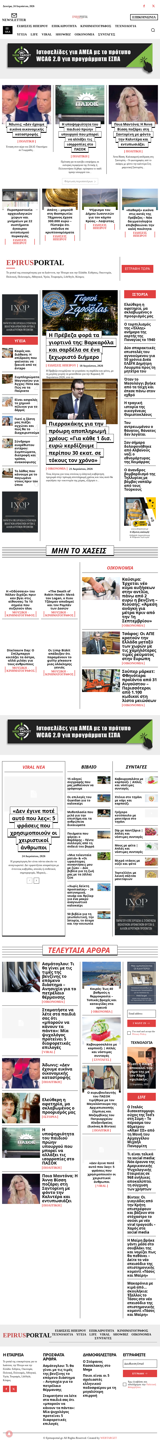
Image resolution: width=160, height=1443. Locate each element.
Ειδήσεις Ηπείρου (20, 242)
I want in (139, 1023)
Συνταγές (101, 1059)
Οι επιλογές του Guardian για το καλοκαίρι (79, 800)
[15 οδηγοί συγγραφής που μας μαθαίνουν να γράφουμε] (104, 780)
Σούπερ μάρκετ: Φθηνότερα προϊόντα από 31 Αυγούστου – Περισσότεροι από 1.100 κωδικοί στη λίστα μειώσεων (139, 685)
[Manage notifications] (9, 1433)
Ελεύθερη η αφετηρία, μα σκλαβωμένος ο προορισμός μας (138, 310)
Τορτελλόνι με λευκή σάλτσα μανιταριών (125, 876)
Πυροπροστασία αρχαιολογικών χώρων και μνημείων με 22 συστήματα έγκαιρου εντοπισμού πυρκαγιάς (19, 223)
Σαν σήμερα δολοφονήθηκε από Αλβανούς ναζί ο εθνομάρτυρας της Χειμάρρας (137, 452)
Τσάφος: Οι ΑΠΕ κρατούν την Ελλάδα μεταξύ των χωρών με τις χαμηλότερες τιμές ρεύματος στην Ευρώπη (139, 646)
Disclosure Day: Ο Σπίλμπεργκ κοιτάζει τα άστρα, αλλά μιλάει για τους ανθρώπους (20, 657)
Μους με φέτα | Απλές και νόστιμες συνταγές (129, 848)
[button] (153, 30)
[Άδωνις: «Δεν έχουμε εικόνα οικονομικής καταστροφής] (26, 104)
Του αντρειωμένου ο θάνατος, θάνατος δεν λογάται (140, 428)
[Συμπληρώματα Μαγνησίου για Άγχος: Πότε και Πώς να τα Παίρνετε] (7, 379)
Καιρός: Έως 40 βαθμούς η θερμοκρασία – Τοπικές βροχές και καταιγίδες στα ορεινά (101, 998)
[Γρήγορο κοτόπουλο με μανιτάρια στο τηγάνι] (151, 813)
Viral (48, 1052)
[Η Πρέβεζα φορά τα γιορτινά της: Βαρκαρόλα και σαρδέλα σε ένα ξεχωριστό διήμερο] (80, 312)
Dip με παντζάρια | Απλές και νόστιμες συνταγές (129, 833)
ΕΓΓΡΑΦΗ (138, 1373)
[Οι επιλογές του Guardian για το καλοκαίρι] (104, 798)
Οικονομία (57, 468)
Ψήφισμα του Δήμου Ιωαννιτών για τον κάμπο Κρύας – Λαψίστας (100, 215)
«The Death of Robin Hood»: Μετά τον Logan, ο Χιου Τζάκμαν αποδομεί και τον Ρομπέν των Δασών (59, 600)
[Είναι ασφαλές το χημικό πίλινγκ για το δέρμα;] (7, 401)
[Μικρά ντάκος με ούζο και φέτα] (151, 861)
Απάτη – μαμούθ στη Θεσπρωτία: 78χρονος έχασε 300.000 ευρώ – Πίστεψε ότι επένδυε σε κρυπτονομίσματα (59, 221)
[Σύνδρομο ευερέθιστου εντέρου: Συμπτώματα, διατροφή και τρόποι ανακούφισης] (7, 443)
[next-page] (36, 881)
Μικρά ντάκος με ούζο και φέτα (127, 862)
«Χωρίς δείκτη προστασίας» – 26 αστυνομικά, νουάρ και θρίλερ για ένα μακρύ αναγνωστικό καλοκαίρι (80, 895)
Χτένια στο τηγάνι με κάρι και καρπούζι (128, 800)
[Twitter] (153, 6)
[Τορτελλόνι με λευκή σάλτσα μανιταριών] (151, 874)
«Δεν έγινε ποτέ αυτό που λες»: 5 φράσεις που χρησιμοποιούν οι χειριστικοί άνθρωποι (33, 829)
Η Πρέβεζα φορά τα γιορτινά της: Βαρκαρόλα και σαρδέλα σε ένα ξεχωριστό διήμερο (81, 345)
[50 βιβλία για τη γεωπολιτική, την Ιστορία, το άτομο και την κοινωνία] (104, 915)
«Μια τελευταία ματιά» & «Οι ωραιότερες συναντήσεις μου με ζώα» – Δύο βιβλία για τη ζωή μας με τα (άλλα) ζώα (80, 866)
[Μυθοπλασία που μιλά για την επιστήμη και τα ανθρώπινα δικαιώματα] (104, 813)
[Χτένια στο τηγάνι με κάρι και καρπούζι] (151, 798)
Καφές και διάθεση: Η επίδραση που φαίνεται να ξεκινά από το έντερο (26, 359)
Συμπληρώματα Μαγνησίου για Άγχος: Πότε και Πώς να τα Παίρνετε (27, 384)
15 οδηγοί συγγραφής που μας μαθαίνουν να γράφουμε (80, 783)
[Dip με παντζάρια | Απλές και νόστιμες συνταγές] (151, 831)
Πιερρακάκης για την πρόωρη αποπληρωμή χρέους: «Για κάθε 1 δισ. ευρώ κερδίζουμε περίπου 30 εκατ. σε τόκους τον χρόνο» (80, 442)
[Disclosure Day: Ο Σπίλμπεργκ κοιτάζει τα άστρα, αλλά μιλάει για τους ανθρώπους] (20, 636)
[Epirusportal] (80, 17)
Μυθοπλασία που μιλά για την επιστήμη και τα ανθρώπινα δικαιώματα (80, 818)
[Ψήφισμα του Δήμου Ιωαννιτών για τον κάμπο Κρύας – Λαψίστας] (100, 199)
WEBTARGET (108, 1437)
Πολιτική (26, 141)
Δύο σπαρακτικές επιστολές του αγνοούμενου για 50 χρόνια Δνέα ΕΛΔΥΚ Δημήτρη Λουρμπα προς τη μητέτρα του (139, 359)
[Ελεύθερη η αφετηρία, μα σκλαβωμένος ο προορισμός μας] (21, 1108)
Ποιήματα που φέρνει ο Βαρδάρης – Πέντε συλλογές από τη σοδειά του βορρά (80, 839)
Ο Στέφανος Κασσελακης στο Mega (96, 1365)
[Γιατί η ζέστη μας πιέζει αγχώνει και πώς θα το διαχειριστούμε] (7, 421)
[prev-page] (29, 881)
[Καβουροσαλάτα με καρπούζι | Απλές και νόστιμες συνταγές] (151, 780)
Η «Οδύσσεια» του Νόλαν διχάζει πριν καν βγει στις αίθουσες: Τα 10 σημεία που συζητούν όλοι (20, 600)
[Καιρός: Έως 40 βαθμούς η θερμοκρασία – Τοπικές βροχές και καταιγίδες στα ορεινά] (101, 975)
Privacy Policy (139, 1034)
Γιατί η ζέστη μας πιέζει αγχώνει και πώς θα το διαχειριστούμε (27, 426)
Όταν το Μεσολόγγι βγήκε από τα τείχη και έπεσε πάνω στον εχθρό (140, 387)
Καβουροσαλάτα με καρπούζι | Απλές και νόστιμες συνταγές (129, 783)
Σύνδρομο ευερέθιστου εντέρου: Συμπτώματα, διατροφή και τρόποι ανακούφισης (25, 451)
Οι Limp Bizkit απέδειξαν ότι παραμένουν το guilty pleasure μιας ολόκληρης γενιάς (59, 658)
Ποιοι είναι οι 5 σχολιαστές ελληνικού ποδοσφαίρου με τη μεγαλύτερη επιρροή (99, 1385)
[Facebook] (144, 6)
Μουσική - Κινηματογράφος (20, 614)
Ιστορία (50, 1116)
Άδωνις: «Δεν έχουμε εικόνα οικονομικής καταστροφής (26, 129)
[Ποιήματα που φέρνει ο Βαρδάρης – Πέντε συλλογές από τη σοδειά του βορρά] (104, 835)
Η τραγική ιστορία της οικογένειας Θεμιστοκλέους (138, 408)
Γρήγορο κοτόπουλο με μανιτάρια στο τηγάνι (125, 817)
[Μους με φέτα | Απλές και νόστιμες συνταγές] (151, 846)
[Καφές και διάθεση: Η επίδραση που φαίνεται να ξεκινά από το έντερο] (7, 353)
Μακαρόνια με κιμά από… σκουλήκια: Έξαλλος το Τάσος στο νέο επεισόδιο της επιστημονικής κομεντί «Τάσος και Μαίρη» (141, 1299)
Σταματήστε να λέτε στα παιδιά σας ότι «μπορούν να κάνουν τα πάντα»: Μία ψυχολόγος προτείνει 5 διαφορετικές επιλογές (59, 1028)
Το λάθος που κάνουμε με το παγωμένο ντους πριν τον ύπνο (26, 478)
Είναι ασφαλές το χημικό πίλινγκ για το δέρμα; (26, 404)
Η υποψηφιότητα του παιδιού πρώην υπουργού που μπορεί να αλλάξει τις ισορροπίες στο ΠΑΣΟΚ (58, 1146)
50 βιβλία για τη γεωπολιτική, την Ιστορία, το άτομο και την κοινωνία (80, 918)
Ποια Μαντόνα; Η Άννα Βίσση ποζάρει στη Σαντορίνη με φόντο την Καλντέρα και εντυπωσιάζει (133, 134)
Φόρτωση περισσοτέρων (78, 181)
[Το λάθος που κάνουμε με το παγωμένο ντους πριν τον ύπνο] (7, 473)
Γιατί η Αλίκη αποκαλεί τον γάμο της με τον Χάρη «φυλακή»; (140, 1072)
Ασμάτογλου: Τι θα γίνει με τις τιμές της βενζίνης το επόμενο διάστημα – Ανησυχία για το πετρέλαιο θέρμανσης (59, 980)
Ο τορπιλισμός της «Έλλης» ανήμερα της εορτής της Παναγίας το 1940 (139, 332)
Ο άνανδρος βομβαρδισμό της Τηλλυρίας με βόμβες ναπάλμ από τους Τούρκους (139, 480)
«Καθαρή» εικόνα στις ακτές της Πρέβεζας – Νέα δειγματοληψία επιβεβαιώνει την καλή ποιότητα (140, 219)
